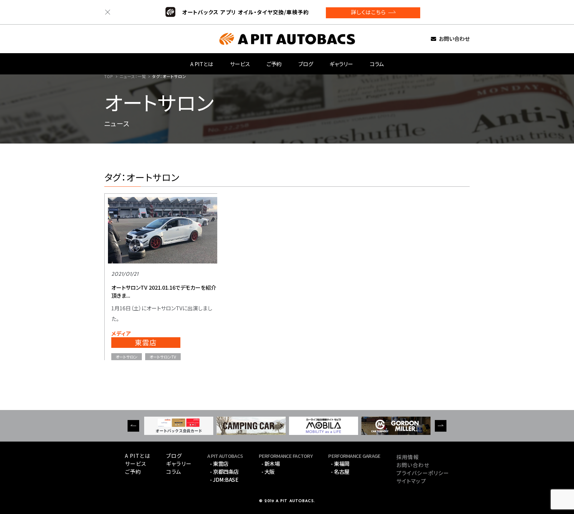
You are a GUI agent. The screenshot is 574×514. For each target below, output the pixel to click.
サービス (240, 64)
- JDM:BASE (224, 479)
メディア (121, 333)
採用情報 (407, 457)
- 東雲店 (219, 463)
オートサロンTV (162, 357)
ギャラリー (341, 64)
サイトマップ (411, 481)
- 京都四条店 (224, 471)
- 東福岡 (340, 463)
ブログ (305, 64)
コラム (377, 64)
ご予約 (274, 64)
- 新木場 (270, 463)
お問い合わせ (454, 39)
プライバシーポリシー (422, 473)
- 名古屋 (340, 471)
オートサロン (127, 357)
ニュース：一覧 (133, 76)
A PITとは (201, 64)
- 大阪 (268, 471)
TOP (108, 76)
